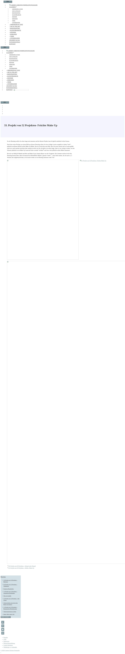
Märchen (15, 18)
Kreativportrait (11, 111)
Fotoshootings (14, 42)
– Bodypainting (14, 28)
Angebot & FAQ (14, 40)
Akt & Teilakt (16, 11)
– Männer (12, 32)
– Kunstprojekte (15, 30)
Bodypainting (16, 12)
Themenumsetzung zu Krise (9, 611)
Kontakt (12, 44)
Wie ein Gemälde (7, 595)
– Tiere (11, 36)
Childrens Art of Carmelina (15, 109)
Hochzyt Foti (10, 113)
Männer (14, 16)
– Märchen (13, 34)
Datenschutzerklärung (9, 643)
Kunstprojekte (16, 14)
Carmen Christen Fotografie (15, 105)
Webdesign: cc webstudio (10, 647)
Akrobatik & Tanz (17, 9)
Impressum (6, 641)
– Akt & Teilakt (14, 26)
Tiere (13, 20)
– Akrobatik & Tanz (16, 24)
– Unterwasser (14, 38)
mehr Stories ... (5, 617)
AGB (4, 639)
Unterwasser (16, 22)
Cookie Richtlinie (8, 645)
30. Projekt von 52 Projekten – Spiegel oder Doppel (22, 566)
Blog (8, 107)
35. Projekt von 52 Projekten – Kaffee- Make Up (21, 568)
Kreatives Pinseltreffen (8, 588)
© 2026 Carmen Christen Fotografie (10, 650)
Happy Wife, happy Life (8, 614)
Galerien (12, 7)
